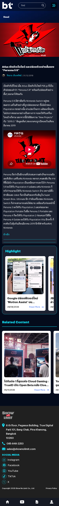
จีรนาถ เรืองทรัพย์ (14, 75)
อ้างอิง (6, 234)
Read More (34, 307)
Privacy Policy (51, 488)
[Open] (54, 5)
